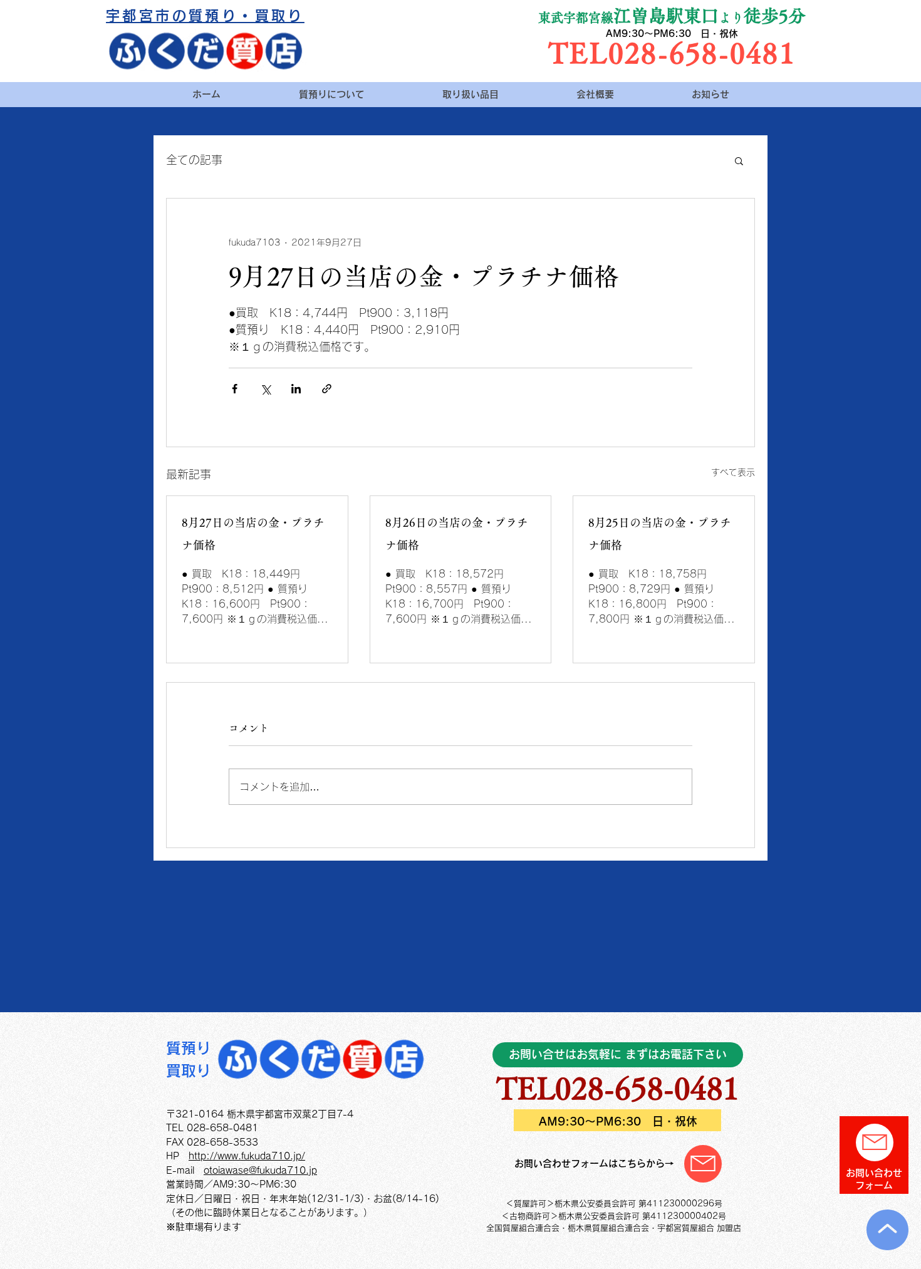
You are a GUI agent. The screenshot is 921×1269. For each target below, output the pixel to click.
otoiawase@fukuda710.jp (260, 1170)
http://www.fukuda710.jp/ (247, 1156)
